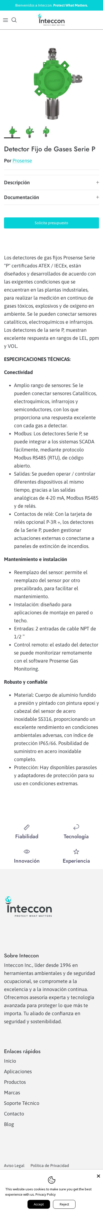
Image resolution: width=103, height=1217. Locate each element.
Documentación (21, 197)
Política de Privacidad (49, 1165)
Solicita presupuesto (51, 223)
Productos (15, 1082)
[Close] (98, 1174)
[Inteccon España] (51, 20)
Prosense (22, 160)
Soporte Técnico (21, 1103)
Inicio (10, 1061)
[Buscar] (16, 19)
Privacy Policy (46, 1194)
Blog (9, 1124)
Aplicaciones (18, 1071)
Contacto (14, 1113)
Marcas (12, 1092)
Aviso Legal (14, 1165)
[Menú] (5, 19)
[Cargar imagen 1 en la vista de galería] (51, 84)
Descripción (17, 182)
